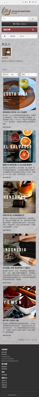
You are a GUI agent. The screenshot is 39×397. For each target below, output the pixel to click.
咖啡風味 (12, 36)
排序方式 (5, 74)
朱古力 (22, 36)
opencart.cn (12, 395)
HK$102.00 (7, 127)
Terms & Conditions (8, 359)
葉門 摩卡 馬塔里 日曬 (11, 320)
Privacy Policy (6, 357)
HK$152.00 (7, 335)
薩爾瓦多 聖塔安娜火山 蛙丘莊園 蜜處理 (17, 165)
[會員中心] (26, 2)
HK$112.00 (7, 283)
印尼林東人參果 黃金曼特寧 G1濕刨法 (16, 268)
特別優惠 (4, 375)
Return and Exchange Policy (10, 361)
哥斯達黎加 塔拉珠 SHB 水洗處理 (15, 112)
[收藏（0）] (30, 2)
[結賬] (35, 2)
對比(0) (5, 69)
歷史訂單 (4, 383)
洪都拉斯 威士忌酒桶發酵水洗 (13, 215)
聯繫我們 (4, 367)
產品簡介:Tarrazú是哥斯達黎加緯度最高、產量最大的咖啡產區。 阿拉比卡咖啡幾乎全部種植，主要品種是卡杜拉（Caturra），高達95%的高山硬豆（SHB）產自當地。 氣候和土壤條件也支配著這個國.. (19, 119)
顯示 (23, 74)
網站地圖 (4, 369)
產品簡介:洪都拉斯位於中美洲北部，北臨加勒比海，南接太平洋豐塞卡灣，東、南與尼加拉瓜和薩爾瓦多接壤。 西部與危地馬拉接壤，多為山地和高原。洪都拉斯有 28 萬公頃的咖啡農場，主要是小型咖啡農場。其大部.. (19, 222)
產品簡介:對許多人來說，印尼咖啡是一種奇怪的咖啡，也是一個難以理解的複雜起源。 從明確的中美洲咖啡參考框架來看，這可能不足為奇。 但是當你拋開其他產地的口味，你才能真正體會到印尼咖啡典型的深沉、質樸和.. (19, 275)
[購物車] (32, 2)
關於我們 (4, 352)
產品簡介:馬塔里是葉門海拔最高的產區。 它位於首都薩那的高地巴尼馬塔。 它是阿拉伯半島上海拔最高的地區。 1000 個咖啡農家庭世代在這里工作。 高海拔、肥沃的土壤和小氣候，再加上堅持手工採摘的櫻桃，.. (19, 327)
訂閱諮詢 (4, 387)
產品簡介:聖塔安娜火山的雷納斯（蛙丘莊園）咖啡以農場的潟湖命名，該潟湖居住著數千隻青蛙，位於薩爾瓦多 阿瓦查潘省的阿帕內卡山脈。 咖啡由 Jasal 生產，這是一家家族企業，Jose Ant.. (19, 171)
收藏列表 (4, 385)
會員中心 (4, 381)
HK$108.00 (7, 177)
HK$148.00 (7, 230)
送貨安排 (4, 354)
